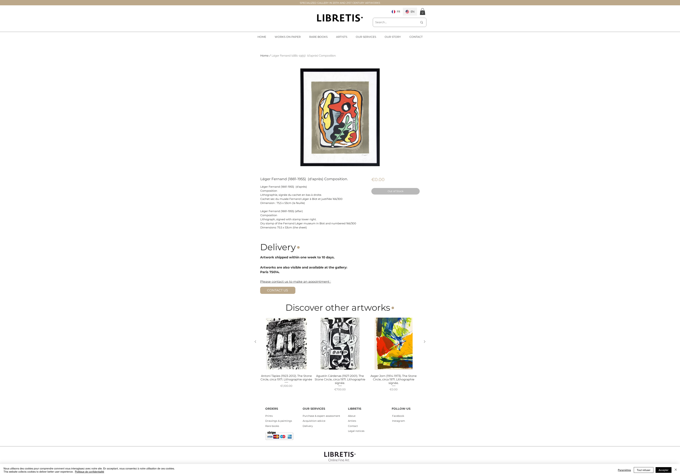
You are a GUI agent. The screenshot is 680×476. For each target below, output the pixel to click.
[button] (422, 11)
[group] (340, 358)
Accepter (663, 470)
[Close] (676, 470)
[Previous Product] (255, 341)
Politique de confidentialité (89, 471)
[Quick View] (286, 343)
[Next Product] (425, 341)
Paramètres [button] (624, 470)
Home (264, 55)
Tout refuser (643, 470)
